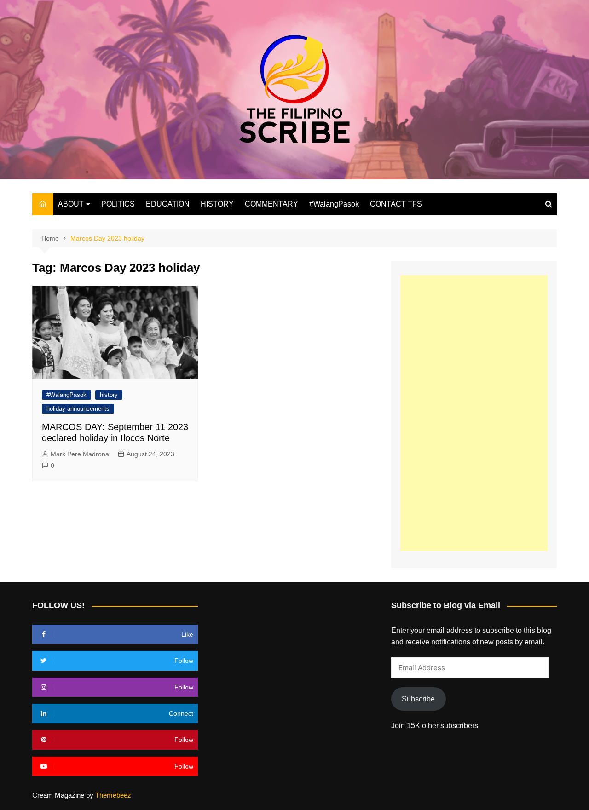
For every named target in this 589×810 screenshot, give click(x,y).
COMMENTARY (271, 204)
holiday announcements (78, 408)
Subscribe (418, 699)
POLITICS (118, 204)
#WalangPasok (334, 204)
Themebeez (113, 795)
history (109, 394)
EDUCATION (168, 204)
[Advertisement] (474, 413)
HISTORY (217, 204)
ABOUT (71, 204)
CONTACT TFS (396, 204)
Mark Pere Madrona (80, 454)
